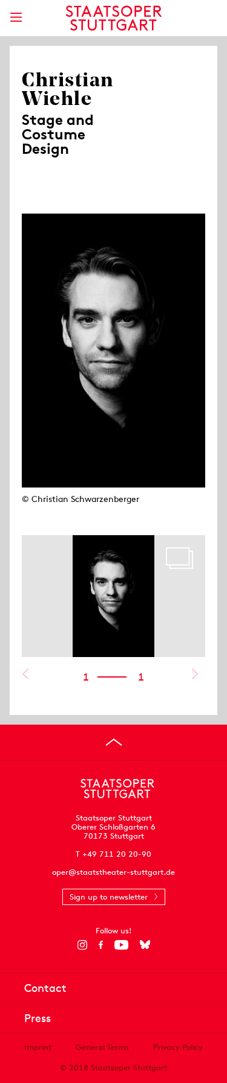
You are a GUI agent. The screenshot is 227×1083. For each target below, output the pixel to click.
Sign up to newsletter (109, 897)
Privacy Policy (178, 1047)
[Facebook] (101, 945)
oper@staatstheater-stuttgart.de (113, 872)
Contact (45, 988)
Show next (194, 674)
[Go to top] (113, 742)
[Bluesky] (145, 945)
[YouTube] (121, 945)
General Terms (102, 1047)
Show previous (25, 674)
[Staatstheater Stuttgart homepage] (113, 18)
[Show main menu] (16, 17)
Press (37, 1018)
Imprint (37, 1047)
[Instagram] (82, 945)
